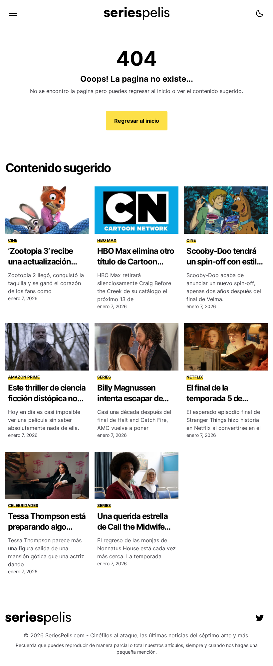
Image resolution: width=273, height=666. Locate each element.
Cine (12, 240)
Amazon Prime (24, 377)
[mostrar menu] (13, 13)
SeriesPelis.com (65, 635)
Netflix (194, 377)
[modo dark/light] (260, 13)
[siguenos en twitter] (260, 618)
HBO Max (107, 240)
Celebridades (23, 505)
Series (104, 377)
